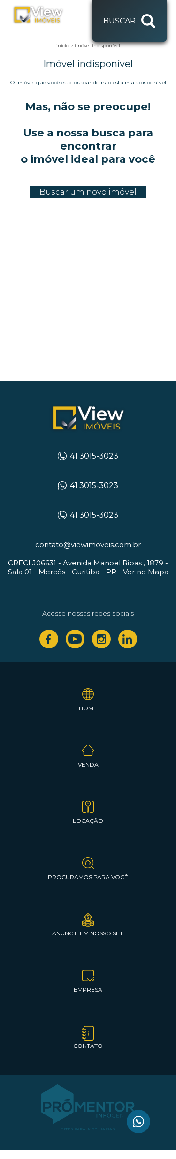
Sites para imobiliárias (88, 1129)
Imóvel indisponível (97, 46)
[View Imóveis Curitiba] (47, 15)
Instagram (101, 639)
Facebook (48, 639)
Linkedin (127, 639)
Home (88, 708)
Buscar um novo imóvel (88, 191)
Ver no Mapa (145, 571)
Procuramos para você (88, 877)
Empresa (88, 989)
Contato (88, 1045)
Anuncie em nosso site (88, 933)
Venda (88, 764)
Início (62, 46)
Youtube (75, 639)
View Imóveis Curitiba (87, 418)
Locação (88, 820)
